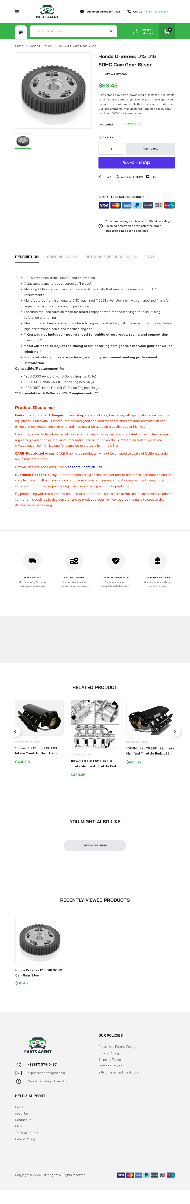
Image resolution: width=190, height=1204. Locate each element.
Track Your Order (26, 1133)
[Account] (135, 31)
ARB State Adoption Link (83, 467)
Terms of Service (110, 1066)
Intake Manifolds (27, 741)
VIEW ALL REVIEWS (116, 74)
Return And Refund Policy (116, 1046)
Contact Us (23, 1120)
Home (19, 46)
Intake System (81, 754)
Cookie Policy (25, 1139)
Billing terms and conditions (118, 1072)
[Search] (111, 31)
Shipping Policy (62, 257)
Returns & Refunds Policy (111, 257)
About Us (21, 1113)
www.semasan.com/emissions (37, 445)
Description (27, 257)
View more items (95, 845)
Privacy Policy (108, 1053)
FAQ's (150, 257)
